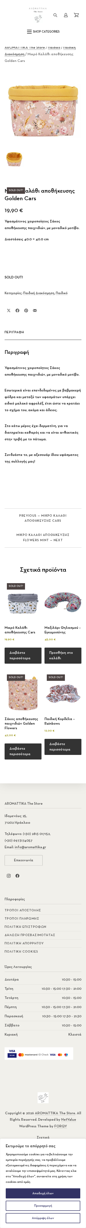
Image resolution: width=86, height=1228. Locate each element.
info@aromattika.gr (30, 847)
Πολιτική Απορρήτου (24, 943)
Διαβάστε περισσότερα (20, 655)
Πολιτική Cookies (21, 951)
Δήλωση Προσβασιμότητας (30, 935)
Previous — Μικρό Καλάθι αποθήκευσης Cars (43, 518)
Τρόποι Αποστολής (23, 910)
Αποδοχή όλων (43, 1193)
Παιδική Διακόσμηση (38, 293)
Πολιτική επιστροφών (26, 927)
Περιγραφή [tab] (14, 332)
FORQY (60, 1126)
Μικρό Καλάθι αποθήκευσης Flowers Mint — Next (43, 537)
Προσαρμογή (43, 1205)
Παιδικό (54, 48)
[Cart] (76, 15)
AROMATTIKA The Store (25, 48)
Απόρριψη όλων (43, 1218)
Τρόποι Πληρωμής (22, 918)
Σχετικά (43, 1137)
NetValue (68, 1120)
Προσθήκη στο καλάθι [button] (61, 655)
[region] (43, 1183)
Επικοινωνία (23, 860)
